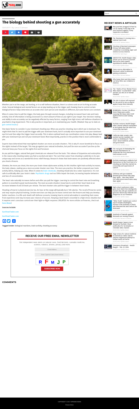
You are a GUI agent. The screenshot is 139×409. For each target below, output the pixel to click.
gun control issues (9, 125)
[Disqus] (52, 312)
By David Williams (125, 75)
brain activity (36, 226)
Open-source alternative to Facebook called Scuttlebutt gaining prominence (123, 71)
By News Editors (125, 34)
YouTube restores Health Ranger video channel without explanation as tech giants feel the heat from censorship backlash (125, 126)
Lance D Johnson (21, 28)
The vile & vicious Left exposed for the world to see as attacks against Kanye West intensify (124, 102)
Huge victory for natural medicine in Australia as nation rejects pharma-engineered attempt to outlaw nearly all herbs (124, 236)
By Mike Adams (125, 65)
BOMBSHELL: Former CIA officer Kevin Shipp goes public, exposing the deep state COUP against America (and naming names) (124, 114)
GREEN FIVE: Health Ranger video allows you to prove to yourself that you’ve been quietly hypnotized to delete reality (124, 60)
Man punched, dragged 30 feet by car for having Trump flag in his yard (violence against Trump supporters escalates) (124, 29)
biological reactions (23, 226)
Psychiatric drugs (42, 173)
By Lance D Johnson (126, 218)
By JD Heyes (124, 54)
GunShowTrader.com (10, 212)
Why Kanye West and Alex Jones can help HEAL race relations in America (124, 81)
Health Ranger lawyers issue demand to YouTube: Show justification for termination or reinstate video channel (123, 225)
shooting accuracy (50, 226)
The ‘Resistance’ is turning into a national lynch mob (124, 39)
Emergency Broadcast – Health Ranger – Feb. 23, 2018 (123, 246)
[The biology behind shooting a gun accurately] (12, 8)
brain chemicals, (49, 171)
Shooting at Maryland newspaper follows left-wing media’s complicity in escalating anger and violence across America (125, 49)
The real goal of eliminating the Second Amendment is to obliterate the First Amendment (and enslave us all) (124, 151)
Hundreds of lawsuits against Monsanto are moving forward (123, 215)
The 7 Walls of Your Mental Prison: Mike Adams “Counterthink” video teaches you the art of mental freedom (125, 91)
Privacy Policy (69, 405)
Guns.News (6, 203)
